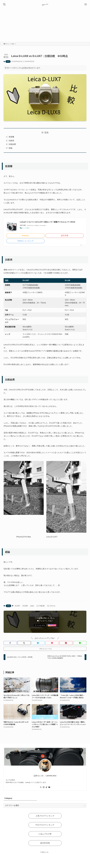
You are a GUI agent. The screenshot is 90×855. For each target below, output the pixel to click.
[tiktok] (46, 787)
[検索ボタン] (4, 4)
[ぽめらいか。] (45, 4)
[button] (10, 643)
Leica (8, 61)
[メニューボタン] (85, 4)
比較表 (11, 141)
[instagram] (43, 787)
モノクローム (51, 606)
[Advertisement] (45, 25)
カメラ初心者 (40, 606)
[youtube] (49, 787)
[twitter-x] (41, 787)
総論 (10, 148)
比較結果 (12, 144)
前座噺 (11, 137)
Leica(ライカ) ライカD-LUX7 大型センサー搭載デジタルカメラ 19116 (47, 222)
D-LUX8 (25, 606)
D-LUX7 (17, 606)
